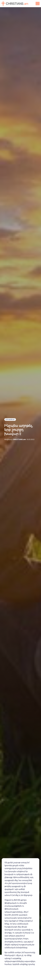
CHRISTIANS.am (19, 439)
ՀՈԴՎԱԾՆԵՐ (10, 419)
